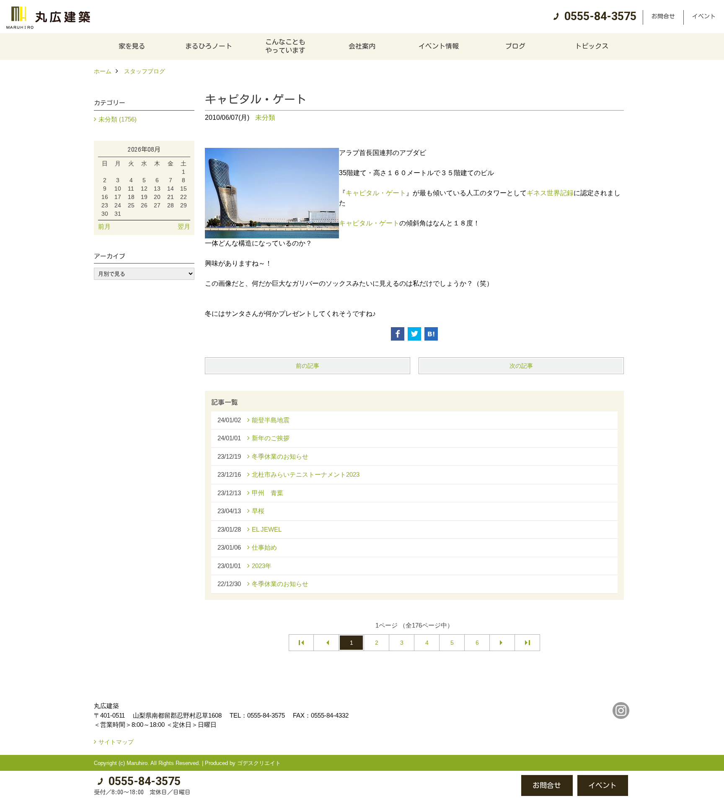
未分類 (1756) (117, 119)
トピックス (591, 46)
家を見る (132, 46)
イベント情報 (439, 46)
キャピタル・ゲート (376, 192)
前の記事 (307, 365)
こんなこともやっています (285, 46)
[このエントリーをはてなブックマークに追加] (431, 334)
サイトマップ (116, 742)
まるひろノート (208, 46)
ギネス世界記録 (550, 192)
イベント (704, 16)
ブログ (515, 46)
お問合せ (663, 16)
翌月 (184, 226)
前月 (104, 226)
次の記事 (521, 365)
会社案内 (362, 46)
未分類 (265, 117)
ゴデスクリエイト (259, 763)
